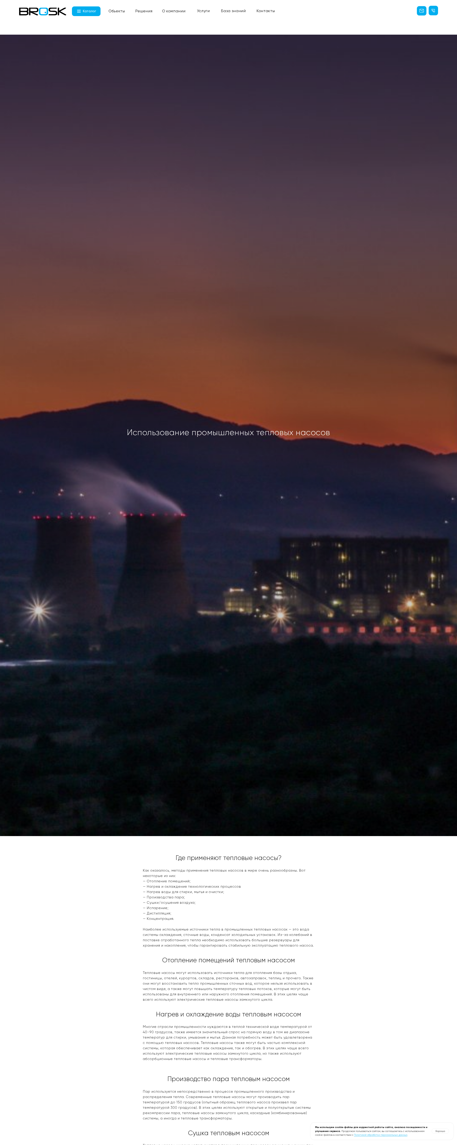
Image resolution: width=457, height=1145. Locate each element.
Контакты (266, 11)
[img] (42, 11)
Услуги (203, 11)
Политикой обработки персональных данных (380, 1134)
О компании (174, 11)
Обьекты (117, 11)
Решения (144, 11)
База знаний (233, 11)
